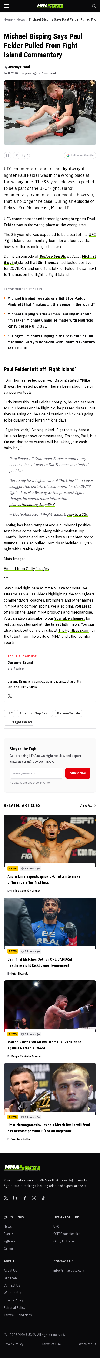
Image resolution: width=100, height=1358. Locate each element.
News (21, 19)
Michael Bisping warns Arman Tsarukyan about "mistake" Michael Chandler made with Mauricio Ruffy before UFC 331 (50, 320)
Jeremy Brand (19, 67)
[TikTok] (43, 1198)
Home (8, 19)
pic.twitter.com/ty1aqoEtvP (32, 504)
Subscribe (78, 773)
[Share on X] (16, 155)
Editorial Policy (14, 1308)
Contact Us (12, 1285)
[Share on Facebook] (7, 155)
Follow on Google (82, 155)
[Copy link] (26, 155)
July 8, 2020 (77, 514)
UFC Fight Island (19, 722)
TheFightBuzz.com (73, 630)
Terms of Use (51, 1344)
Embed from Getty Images (26, 568)
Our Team (11, 1278)
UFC (92, 234)
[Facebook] (24, 1198)
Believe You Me (68, 713)
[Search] (94, 6)
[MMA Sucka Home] (50, 6)
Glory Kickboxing (65, 1241)
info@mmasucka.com (68, 1270)
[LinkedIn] (15, 1198)
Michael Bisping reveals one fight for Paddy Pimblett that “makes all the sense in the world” (51, 301)
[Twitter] (10, 696)
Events (9, 1234)
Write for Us (12, 1293)
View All (86, 805)
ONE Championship (66, 1234)
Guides (9, 1249)
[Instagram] (34, 1198)
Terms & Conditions (18, 1315)
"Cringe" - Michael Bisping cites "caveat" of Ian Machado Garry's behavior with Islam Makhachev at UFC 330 (51, 342)
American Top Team (35, 713)
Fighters (10, 1241)
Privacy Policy (13, 1300)
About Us (10, 1270)
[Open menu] (6, 6)
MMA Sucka (54, 588)
